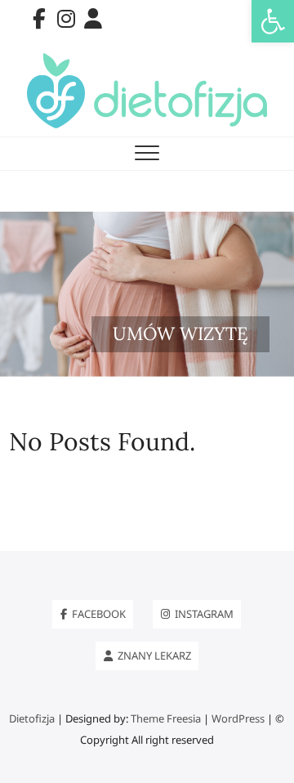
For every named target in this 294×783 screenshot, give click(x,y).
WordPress (238, 718)
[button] (273, 21)
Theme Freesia (166, 718)
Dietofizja (32, 718)
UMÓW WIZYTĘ (180, 333)
